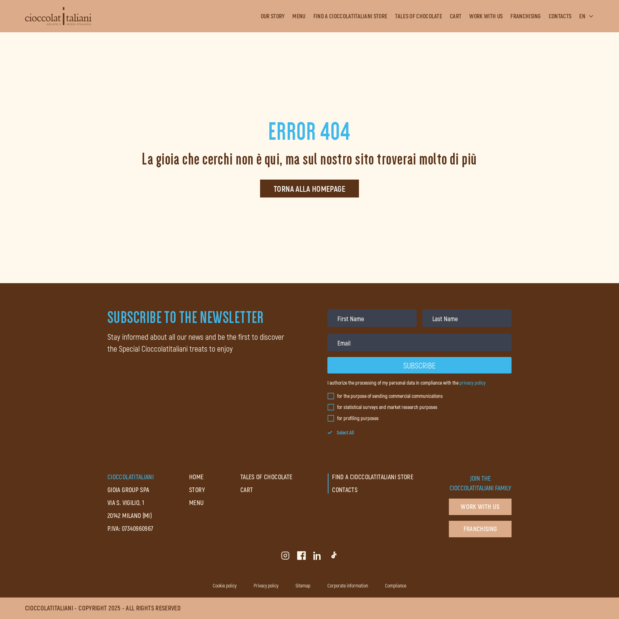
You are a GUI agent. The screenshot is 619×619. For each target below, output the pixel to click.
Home (196, 477)
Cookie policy (224, 585)
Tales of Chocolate (418, 16)
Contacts (560, 16)
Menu (298, 16)
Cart (455, 16)
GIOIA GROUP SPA (128, 490)
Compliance (395, 585)
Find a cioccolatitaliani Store (350, 16)
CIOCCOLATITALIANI (130, 477)
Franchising (525, 16)
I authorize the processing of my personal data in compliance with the (406, 383)
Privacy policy (266, 585)
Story (197, 490)
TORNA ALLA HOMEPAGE (309, 188)
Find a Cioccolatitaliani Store (372, 477)
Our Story (273, 16)
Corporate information (347, 585)
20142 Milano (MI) (129, 515)
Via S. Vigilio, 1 (125, 502)
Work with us (486, 16)
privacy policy (473, 383)
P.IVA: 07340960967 (130, 528)
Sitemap (303, 585)
